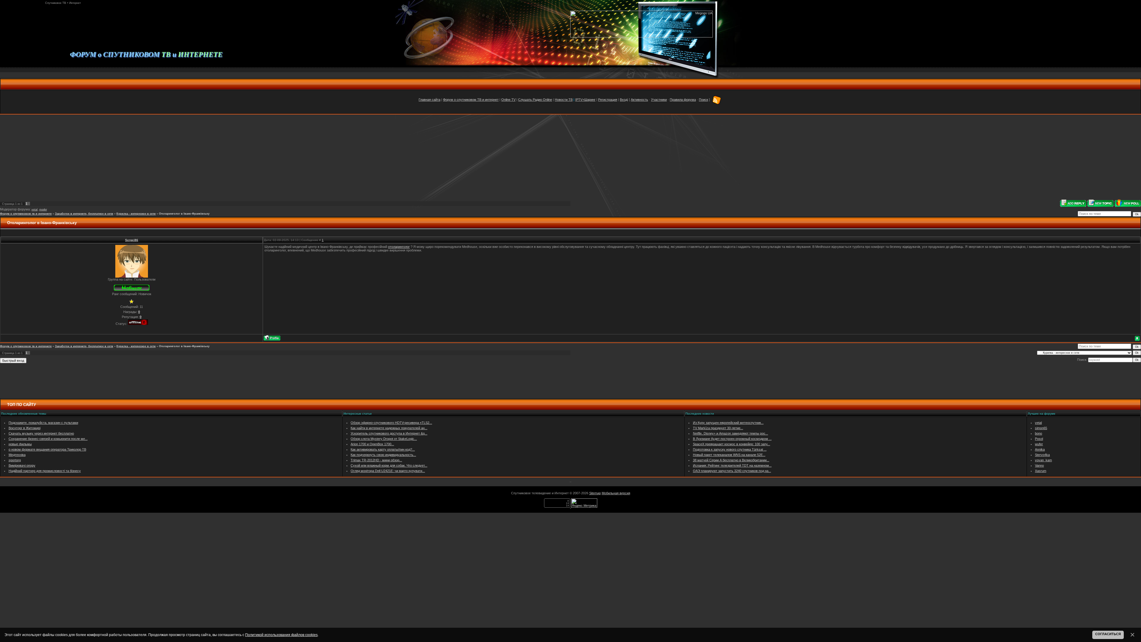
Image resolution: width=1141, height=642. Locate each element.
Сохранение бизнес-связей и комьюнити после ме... (48, 438)
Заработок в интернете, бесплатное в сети (84, 213)
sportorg (15, 460)
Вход (623, 99)
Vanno (1039, 465)
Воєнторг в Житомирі (24, 428)
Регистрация (607, 99)
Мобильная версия (616, 493)
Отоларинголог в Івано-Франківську (184, 213)
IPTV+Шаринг (585, 99)
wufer (1039, 444)
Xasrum (1040, 471)
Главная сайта (429, 99)
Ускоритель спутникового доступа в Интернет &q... (389, 433)
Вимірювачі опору (22, 465)
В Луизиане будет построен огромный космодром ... (732, 438)
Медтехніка (17, 455)
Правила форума (683, 99)
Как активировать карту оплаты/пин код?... (383, 449)
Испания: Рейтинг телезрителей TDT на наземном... (732, 465)
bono (1038, 433)
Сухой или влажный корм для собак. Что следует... (389, 465)
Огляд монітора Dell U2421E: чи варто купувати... (388, 471)
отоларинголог (399, 246)
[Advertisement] (570, 157)
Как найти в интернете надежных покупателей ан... (389, 428)
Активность (639, 99)
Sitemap (595, 493)
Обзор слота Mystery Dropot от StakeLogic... (384, 438)
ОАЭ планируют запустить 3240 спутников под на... (732, 471)
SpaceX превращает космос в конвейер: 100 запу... (731, 444)
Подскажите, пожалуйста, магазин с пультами (43, 422)
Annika (1040, 449)
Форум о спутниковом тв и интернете (26, 213)
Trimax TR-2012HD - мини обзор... (376, 460)
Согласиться (1108, 634)
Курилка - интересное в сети (136, 213)
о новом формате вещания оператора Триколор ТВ (47, 449)
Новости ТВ (564, 99)
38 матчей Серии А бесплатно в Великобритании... (731, 460)
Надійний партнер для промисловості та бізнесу (45, 471)
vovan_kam (1043, 460)
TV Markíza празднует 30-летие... (718, 428)
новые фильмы (20, 444)
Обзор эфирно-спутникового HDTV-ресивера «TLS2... (391, 422)
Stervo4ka (1042, 455)
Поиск (703, 99)
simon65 (1041, 428)
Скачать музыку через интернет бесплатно (41, 433)
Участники (659, 99)
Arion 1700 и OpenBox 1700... (372, 444)
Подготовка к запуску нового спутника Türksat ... (730, 449)
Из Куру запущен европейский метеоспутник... (728, 422)
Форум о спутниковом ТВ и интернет (471, 99)
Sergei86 (131, 240)
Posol (1039, 438)
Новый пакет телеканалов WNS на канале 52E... (729, 455)
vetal (34, 209)
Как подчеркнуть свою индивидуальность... (383, 455)
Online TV (508, 99)
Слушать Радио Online (535, 99)
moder (43, 209)
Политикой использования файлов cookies (281, 635)
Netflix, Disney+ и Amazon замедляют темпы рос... (730, 433)
